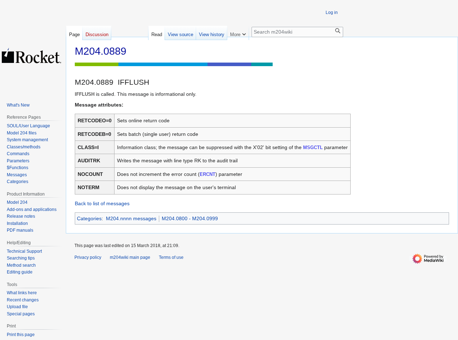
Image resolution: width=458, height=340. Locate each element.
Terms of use (171, 257)
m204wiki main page (130, 257)
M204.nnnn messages (131, 218)
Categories (89, 218)
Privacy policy (87, 257)
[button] (238, 33)
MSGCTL (313, 147)
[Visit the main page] (31, 55)
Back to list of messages (102, 203)
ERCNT (207, 174)
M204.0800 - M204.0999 (190, 218)
